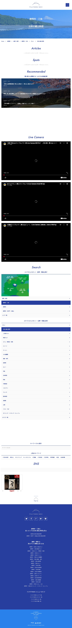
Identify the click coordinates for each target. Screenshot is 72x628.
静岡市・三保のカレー (36, 563)
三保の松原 (5, 457)
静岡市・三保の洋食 (36, 565)
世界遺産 (53, 457)
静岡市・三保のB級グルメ (36, 548)
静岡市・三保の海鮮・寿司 (36, 559)
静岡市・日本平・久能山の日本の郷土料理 (36, 536)
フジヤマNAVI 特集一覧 (36, 601)
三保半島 (46, 457)
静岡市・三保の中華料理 (36, 571)
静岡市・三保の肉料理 (36, 561)
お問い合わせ (36, 617)
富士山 (12, 457)
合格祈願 (63, 457)
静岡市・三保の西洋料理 (36, 577)
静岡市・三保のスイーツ (36, 553)
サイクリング (19, 457)
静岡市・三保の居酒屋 (36, 579)
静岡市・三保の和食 (36, 569)
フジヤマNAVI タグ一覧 (36, 599)
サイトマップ (36, 618)
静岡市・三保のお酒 (36, 581)
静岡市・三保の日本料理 (36, 567)
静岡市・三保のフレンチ (36, 575)
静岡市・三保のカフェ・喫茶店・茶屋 (36, 551)
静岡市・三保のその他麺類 (36, 557)
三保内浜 (40, 457)
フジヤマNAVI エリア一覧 (36, 595)
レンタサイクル (27, 457)
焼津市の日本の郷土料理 (36, 533)
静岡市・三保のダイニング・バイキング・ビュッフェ (36, 586)
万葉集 (34, 457)
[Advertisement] (36, 122)
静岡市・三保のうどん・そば (36, 584)
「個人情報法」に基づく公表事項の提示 (36, 613)
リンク (36, 619)
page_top (36, 498)
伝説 (58, 457)
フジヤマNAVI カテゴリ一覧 (36, 597)
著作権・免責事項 (36, 614)
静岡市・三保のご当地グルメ (36, 546)
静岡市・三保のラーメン (36, 555)
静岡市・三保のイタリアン (36, 573)
